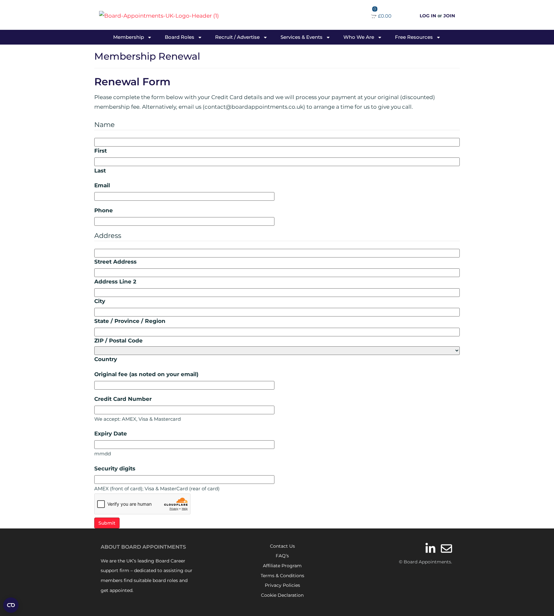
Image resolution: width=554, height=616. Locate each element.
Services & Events (302, 37)
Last (100, 170)
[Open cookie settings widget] (11, 605)
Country (105, 359)
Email (102, 185)
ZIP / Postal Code (118, 340)
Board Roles (179, 37)
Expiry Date (110, 433)
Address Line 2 (115, 281)
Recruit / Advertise (237, 37)
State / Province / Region (129, 321)
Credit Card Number (123, 399)
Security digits (114, 468)
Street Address (115, 262)
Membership (128, 37)
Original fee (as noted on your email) (146, 374)
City (99, 301)
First (100, 151)
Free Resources (414, 37)
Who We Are (358, 37)
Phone (103, 210)
